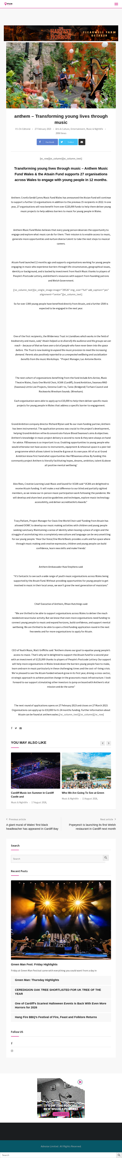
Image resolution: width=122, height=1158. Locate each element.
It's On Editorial (22, 128)
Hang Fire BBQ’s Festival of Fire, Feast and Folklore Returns (56, 1017)
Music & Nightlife (94, 128)
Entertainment (78, 128)
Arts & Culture (62, 128)
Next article (106, 819)
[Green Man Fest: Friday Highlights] (61, 920)
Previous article (17, 819)
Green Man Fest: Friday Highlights (34, 964)
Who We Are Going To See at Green (32, 793)
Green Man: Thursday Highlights (37, 980)
